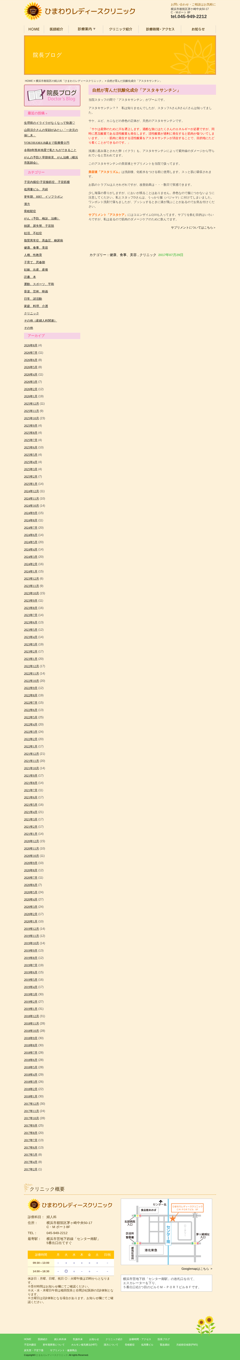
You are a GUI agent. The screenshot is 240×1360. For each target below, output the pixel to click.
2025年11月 (31, 411)
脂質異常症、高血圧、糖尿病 (43, 240)
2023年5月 (31, 629)
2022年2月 (31, 739)
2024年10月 (31, 505)
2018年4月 (31, 1074)
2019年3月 (31, 994)
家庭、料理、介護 (36, 306)
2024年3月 (31, 556)
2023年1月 (31, 658)
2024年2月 (31, 564)
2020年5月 (31, 892)
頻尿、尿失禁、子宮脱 (39, 225)
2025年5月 (31, 454)
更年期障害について (54, 1344)
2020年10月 (31, 855)
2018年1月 (31, 1096)
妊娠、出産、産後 (36, 269)
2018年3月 (31, 1081)
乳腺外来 (78, 1339)
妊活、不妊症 (33, 233)
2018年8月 (31, 1045)
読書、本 (30, 277)
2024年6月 (31, 535)
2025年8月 (31, 432)
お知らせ (94, 1339)
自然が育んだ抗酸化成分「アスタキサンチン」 (134, 80)
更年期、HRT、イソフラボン (43, 196)
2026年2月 (31, 389)
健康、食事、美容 (123, 255)
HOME (29, 80)
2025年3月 (31, 469)
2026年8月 (31, 345)
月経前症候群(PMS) (187, 1344)
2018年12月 (31, 1016)
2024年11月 (31, 498)
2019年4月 (31, 987)
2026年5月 (31, 367)
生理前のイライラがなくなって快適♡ (49, 122)
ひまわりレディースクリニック (52, 1355)
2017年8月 (31, 1132)
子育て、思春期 (34, 262)
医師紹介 (43, 1339)
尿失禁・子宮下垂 (34, 1350)
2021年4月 (31, 812)
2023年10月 (31, 593)
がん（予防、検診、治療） (42, 218)
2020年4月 (31, 899)
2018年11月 (31, 1023)
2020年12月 (31, 841)
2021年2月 (31, 826)
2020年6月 (31, 885)
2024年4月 (31, 549)
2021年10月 (31, 768)
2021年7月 (31, 790)
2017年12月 (31, 1103)
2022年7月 (31, 702)
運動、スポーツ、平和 (39, 284)
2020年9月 (31, 863)
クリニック (148, 255)
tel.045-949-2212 (189, 16)
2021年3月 (31, 819)
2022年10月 (31, 680)
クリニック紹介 (114, 1339)
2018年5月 (31, 1067)
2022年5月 (31, 717)
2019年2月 (31, 1001)
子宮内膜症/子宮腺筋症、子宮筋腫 (47, 182)
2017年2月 (31, 1169)
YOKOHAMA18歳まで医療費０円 (46, 142)
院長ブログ (164, 1339)
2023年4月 (31, 637)
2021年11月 (31, 761)
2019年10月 (31, 943)
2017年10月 (31, 1118)
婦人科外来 (60, 1339)
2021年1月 (31, 833)
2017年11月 (31, 1111)
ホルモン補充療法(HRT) (84, 1344)
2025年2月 (31, 476)
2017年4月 (31, 1162)
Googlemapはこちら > (197, 1268)
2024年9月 (31, 513)
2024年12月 (31, 491)
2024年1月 (31, 571)
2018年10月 (31, 1030)
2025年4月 (31, 462)
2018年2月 (31, 1089)
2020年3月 (31, 906)
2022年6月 (31, 710)
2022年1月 (31, 746)
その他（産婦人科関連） (40, 320)
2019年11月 (31, 935)
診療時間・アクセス (140, 1339)
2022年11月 (31, 673)
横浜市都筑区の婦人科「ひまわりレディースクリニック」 (70, 80)
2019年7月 (31, 965)
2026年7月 (31, 352)
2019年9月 (31, 950)
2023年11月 (31, 586)
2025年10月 (31, 418)
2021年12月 (31, 753)
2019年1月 (31, 1008)
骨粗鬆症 (30, 211)
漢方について (111, 1344)
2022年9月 (31, 688)
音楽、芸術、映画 (36, 291)
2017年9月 (31, 1125)
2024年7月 (31, 527)
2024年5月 (31, 542)
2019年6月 (31, 972)
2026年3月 (31, 381)
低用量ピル (147, 1344)
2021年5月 (31, 804)
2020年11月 (31, 848)
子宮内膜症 (30, 1344)
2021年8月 (31, 782)
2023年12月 (31, 578)
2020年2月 (31, 914)
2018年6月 (31, 1060)
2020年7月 (31, 877)
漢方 (27, 204)
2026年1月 (31, 396)
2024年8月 (31, 520)
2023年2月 (31, 651)
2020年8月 (31, 870)
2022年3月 (31, 731)
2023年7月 (31, 615)
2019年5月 (31, 979)
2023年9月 (31, 600)
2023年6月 (31, 622)
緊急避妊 (165, 1344)
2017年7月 (31, 1140)
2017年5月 (31, 1154)
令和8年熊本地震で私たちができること (50, 150)
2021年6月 (31, 797)
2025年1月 (31, 483)
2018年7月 (31, 1052)
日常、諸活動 (33, 298)
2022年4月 (31, 724)
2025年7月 (31, 440)
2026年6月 (31, 360)
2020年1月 (31, 921)
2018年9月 (31, 1038)
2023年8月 (31, 608)
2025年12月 (31, 403)
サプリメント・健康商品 (63, 1350)
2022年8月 (31, 695)
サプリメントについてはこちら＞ (193, 227)
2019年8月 (31, 957)
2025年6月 (31, 447)
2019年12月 (31, 928)
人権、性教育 (33, 255)
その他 (28, 327)
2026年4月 (31, 374)
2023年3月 (31, 644)
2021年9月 (31, 775)
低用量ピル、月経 (36, 189)
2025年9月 (31, 425)
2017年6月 (31, 1147)
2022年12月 (31, 666)
